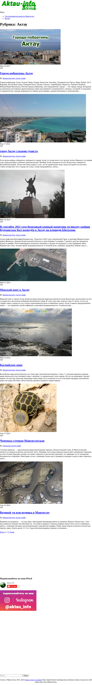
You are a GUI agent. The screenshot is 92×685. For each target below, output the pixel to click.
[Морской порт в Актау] (33, 280)
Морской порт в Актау (15, 289)
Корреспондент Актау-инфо (14, 78)
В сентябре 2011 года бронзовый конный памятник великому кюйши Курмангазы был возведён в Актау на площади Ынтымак (45, 228)
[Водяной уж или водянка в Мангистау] (31, 503)
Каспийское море (11, 365)
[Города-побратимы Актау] (30, 64)
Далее (12, 532)
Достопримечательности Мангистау (19, 16)
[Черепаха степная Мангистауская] (28, 431)
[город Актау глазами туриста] (43, 142)
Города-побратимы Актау (16, 73)
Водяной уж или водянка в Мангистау (25, 512)
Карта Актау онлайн (33, 680)
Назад (2, 532)
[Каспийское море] (36, 356)
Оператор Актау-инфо (12, 446)
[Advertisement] (46, 556)
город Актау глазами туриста (19, 151)
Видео (7, 18)
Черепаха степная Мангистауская (22, 440)
